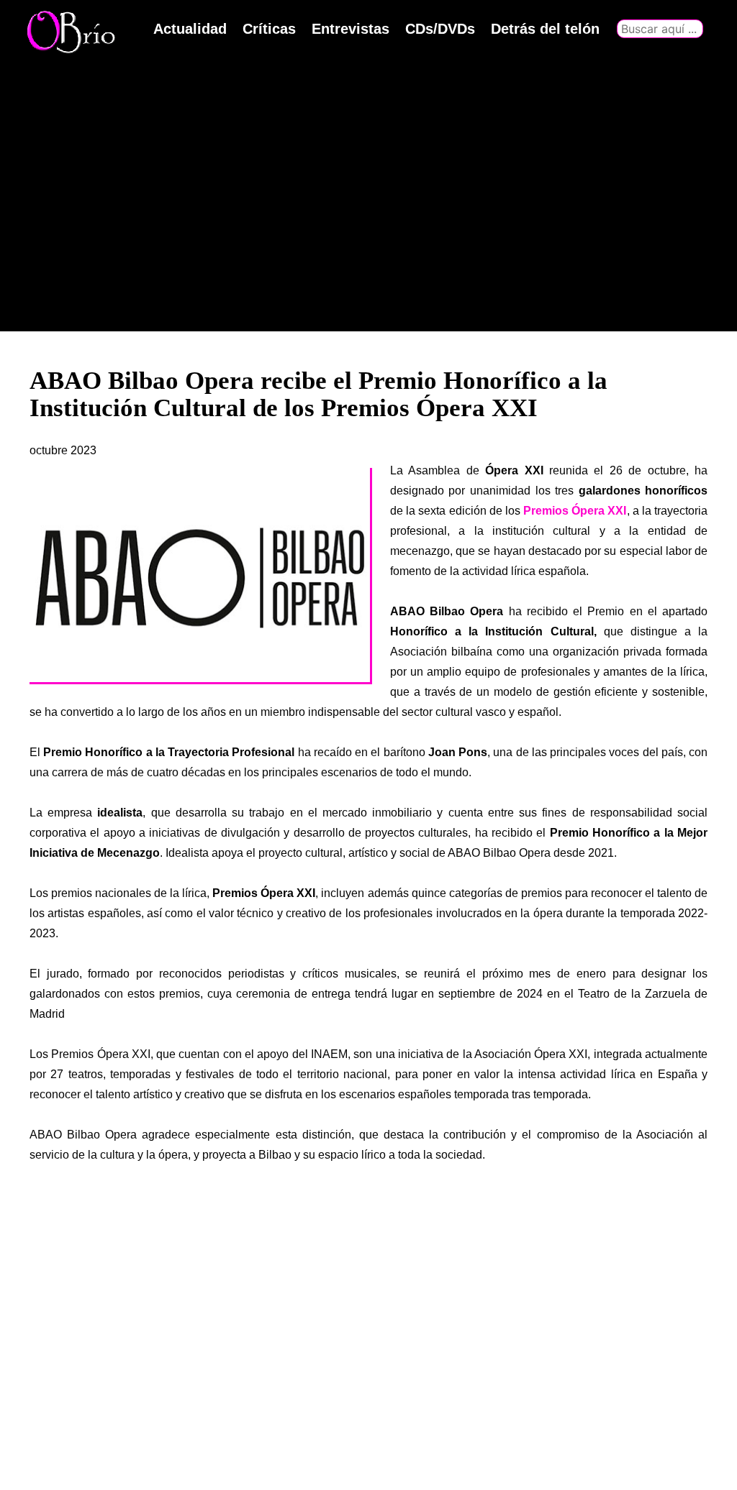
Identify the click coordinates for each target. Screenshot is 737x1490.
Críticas (269, 29)
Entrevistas (350, 29)
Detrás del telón (545, 29)
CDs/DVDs (440, 29)
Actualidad (190, 29)
